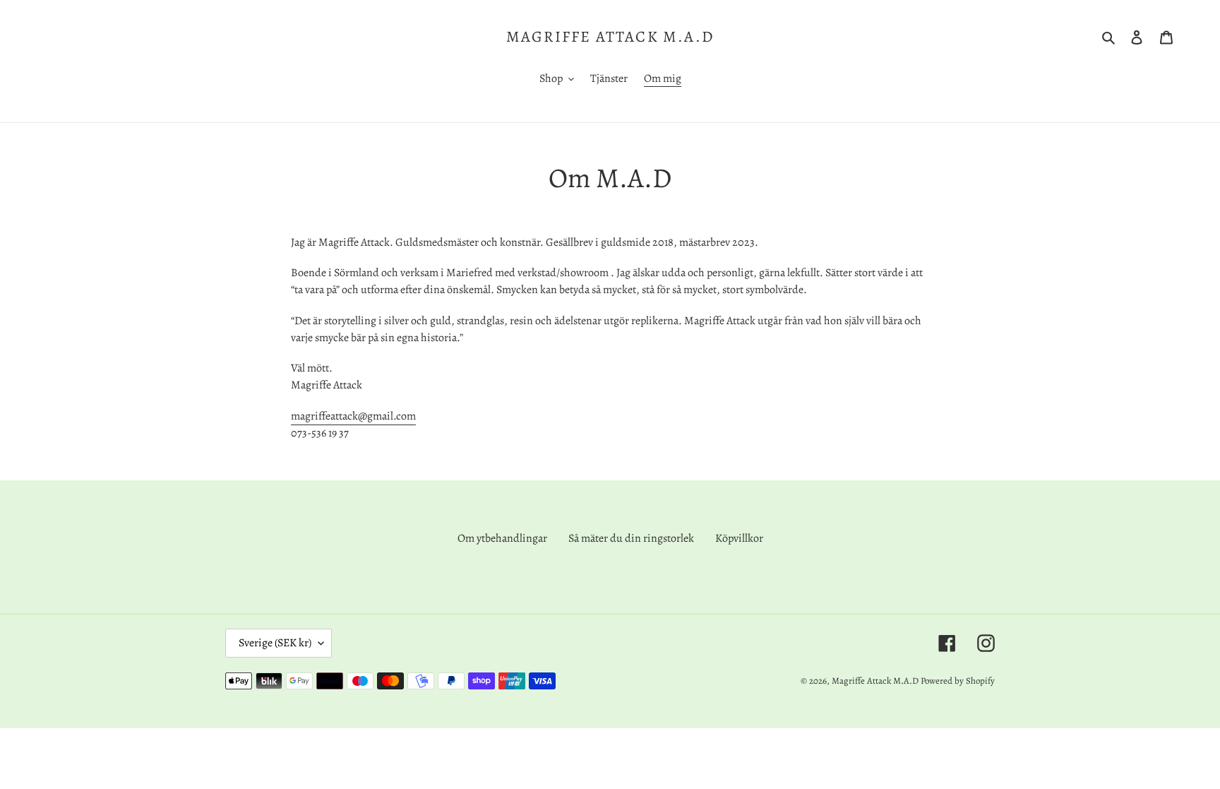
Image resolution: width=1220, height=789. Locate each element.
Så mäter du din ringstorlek (631, 538)
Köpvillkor (739, 538)
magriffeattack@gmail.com (353, 416)
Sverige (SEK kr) (275, 643)
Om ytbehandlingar (502, 538)
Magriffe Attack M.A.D (610, 37)
